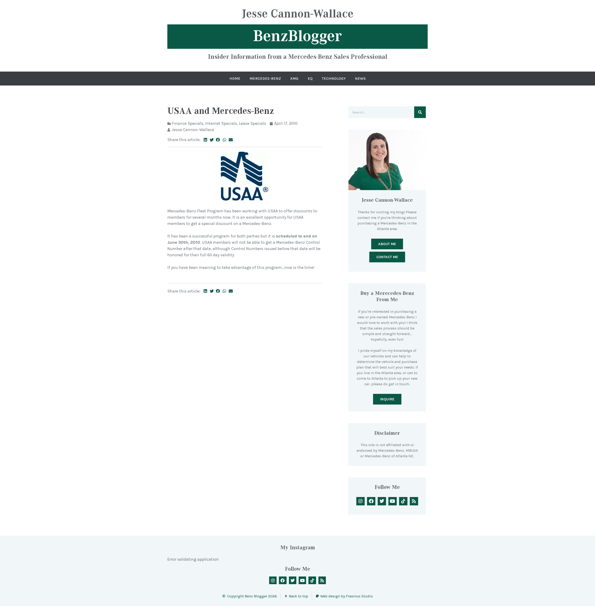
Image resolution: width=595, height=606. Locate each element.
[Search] (420, 112)
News (360, 78)
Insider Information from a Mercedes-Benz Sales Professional (297, 56)
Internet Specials (221, 123)
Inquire (387, 399)
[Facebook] (371, 501)
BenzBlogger (297, 36)
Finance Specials (187, 123)
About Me (387, 244)
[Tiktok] (403, 501)
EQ (310, 78)
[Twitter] (382, 501)
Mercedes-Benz (265, 78)
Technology (334, 78)
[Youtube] (392, 501)
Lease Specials (252, 123)
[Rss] (414, 501)
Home (234, 78)
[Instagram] (360, 501)
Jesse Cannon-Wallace (297, 14)
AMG (294, 78)
